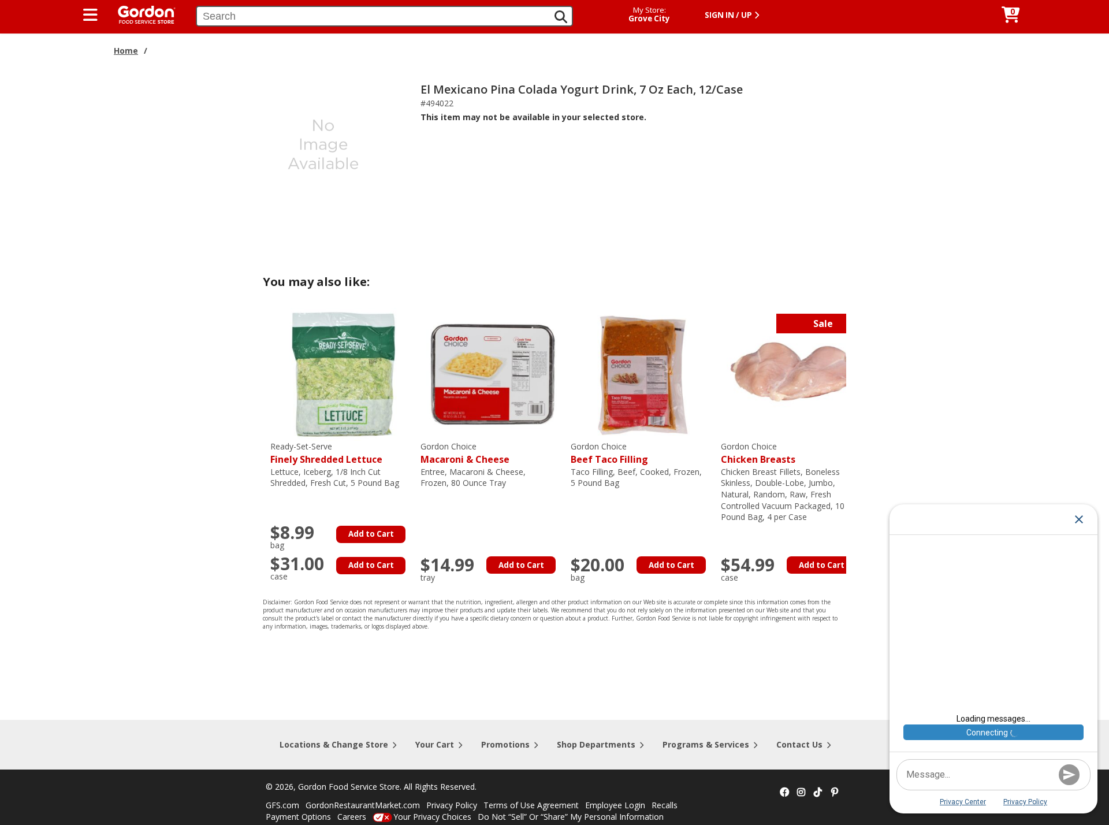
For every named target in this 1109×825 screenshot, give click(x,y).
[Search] (560, 16)
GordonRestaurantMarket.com (363, 805)
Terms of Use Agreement (531, 805)
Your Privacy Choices (432, 816)
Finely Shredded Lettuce (326, 453)
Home (126, 50)
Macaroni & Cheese (464, 453)
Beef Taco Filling (609, 453)
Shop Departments (596, 744)
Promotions (505, 744)
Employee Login (615, 805)
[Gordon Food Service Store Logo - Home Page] (141, 13)
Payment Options (298, 816)
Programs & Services (706, 744)
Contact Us (799, 744)
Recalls (665, 805)
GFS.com (282, 805)
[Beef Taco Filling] (642, 373)
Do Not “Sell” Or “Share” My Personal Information (571, 816)
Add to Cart (371, 534)
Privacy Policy (451, 805)
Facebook (784, 792)
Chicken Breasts (758, 453)
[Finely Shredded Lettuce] (342, 373)
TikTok (818, 792)
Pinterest (834, 792)
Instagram (801, 792)
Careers (351, 816)
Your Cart (434, 744)
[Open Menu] (90, 15)
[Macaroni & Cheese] (492, 373)
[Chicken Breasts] (793, 373)
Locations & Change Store (334, 744)
